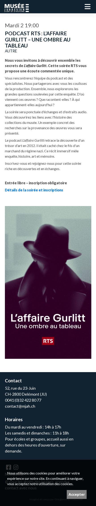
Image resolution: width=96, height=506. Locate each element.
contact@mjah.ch (20, 406)
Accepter (77, 494)
